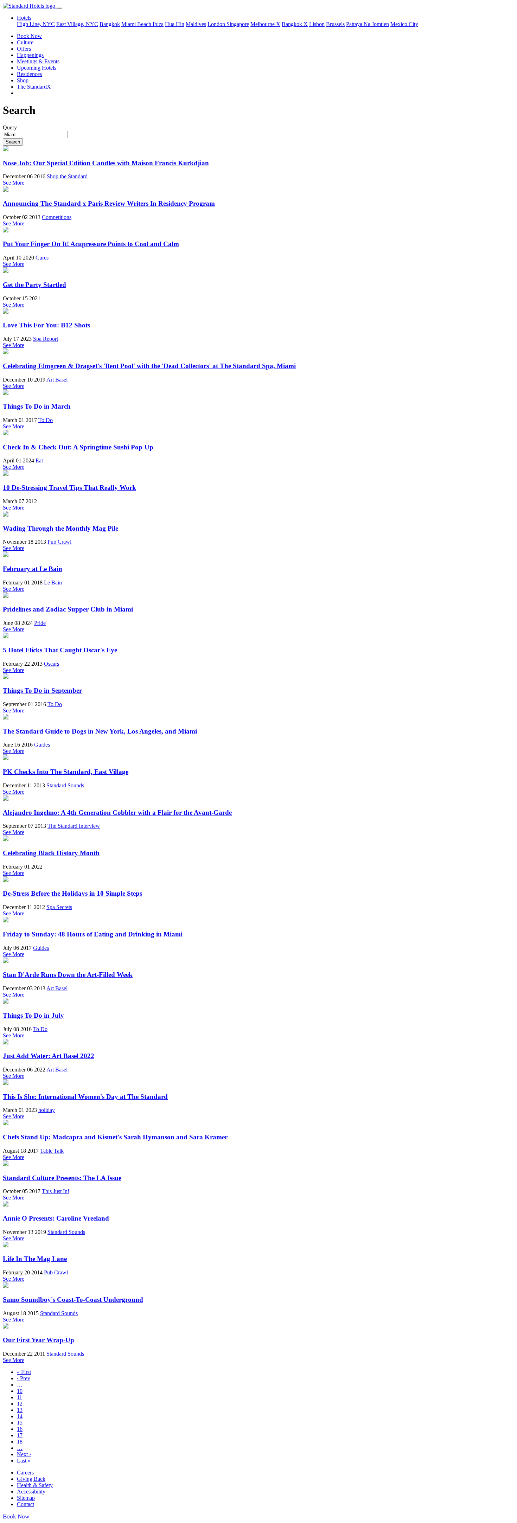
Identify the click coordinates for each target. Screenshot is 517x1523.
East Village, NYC (77, 24)
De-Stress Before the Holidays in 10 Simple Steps (72, 893)
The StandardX (34, 87)
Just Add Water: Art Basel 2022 (48, 1056)
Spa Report (45, 339)
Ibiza (158, 24)
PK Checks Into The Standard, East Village (65, 771)
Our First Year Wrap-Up (38, 1340)
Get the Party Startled (34, 284)
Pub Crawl (59, 542)
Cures (42, 258)
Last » (24, 1461)
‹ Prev (23, 1378)
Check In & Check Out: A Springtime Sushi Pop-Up (78, 447)
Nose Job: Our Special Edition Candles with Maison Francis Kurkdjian (106, 163)
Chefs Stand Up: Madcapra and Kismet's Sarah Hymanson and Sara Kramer (115, 1137)
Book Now (29, 36)
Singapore (237, 24)
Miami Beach (137, 24)
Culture (25, 42)
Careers (25, 1473)
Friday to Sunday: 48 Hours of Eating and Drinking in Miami (93, 934)
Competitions (56, 217)
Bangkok (110, 24)
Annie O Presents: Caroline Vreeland (56, 1218)
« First (24, 1372)
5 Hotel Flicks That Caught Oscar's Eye (60, 650)
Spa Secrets (59, 907)
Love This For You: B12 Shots (46, 325)
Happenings (30, 55)
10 (20, 1391)
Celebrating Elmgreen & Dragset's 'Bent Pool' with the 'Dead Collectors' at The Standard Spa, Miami (149, 366)
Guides (42, 745)
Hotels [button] (24, 18)
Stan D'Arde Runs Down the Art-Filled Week (68, 974)
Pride (40, 623)
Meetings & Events (38, 61)
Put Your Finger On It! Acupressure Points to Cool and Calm (91, 244)
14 (20, 1416)
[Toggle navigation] (59, 8)
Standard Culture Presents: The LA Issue (62, 1178)
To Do (45, 420)
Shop (22, 80)
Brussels (335, 24)
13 (20, 1410)
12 (20, 1404)
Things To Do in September (42, 690)
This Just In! (55, 1191)
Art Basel (57, 380)
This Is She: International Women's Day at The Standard (85, 1096)
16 (20, 1429)
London (217, 24)
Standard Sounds (65, 785)
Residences (29, 74)
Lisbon (317, 24)
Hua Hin (174, 24)
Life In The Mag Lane (35, 1258)
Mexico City (404, 24)
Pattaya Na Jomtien (367, 24)
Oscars (51, 664)
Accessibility (31, 1492)
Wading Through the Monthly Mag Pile (60, 528)
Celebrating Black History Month (51, 853)
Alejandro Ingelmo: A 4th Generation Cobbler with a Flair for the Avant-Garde (117, 812)
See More (13, 183)
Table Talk (52, 1151)
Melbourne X (265, 24)
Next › (24, 1454)
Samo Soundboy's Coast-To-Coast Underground (73, 1299)
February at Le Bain (32, 568)
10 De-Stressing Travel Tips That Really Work (69, 487)
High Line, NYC (36, 24)
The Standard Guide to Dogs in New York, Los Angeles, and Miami (100, 731)
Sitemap (26, 1498)
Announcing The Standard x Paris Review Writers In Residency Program (109, 203)
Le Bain (53, 582)
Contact (25, 1504)
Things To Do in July (33, 1015)
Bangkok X (295, 24)
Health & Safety (35, 1485)
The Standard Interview (73, 826)
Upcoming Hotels (36, 68)
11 (19, 1397)
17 (20, 1435)
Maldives (196, 24)
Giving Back (31, 1479)
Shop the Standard (67, 176)
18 (20, 1442)
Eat (39, 460)
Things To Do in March (37, 406)
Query (10, 127)
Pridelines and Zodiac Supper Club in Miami (68, 609)
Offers (24, 49)
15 (20, 1423)
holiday (46, 1110)
